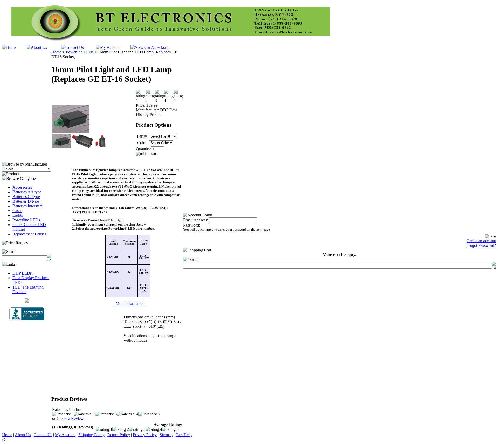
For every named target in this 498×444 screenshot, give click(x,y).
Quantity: (143, 149)
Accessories (22, 187)
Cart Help (184, 435)
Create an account (481, 240)
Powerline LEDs (26, 220)
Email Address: (195, 220)
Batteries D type (25, 201)
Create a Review (70, 418)
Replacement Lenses (29, 234)
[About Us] (37, 47)
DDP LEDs (22, 273)
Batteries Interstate (27, 206)
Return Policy (118, 435)
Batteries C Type (26, 196)
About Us (23, 435)
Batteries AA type (27, 192)
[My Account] (108, 47)
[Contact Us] (72, 47)
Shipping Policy (91, 435)
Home (56, 52)
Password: (191, 225)
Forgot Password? (481, 245)
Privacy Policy (145, 435)
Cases (17, 210)
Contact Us (43, 435)
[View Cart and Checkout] (149, 47)
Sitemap (166, 435)
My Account (65, 435)
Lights (17, 215)
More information (130, 303)
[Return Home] (9, 47)
